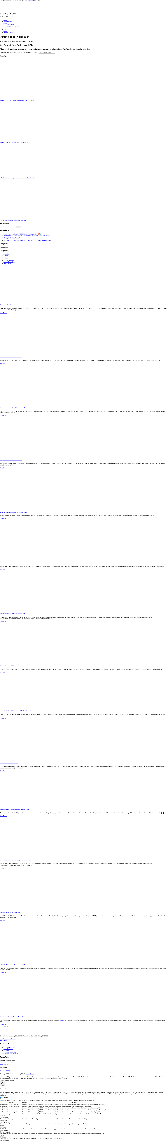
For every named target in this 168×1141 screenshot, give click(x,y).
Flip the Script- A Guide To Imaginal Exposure (13, 220)
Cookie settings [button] (4, 1080)
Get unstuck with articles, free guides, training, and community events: (19, 52)
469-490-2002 (4, 1040)
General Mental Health (10, 1052)
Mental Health (7, 263)
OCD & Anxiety (8, 1049)
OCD (5, 265)
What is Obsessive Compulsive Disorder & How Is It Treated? (17, 178)
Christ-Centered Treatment (11, 1053)
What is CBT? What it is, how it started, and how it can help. (17, 100)
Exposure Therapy (9, 260)
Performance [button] (3, 1120)
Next (6, 1026)
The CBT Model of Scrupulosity (13, 237)
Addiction (6, 254)
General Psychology (9, 262)
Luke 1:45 (63, 1020)
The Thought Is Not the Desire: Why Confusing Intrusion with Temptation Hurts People (28, 235)
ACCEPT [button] (12, 1080)
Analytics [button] (2, 1125)
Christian (6, 258)
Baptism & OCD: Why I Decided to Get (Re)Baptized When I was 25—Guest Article (27, 240)
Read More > (3, 313)
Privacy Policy (30, 1074)
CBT (5, 257)
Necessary (5, 1097)
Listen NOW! (4, 1064)
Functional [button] (3, 1115)
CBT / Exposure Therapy (11, 1047)
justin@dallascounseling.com (8, 1039)
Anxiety (6, 255)
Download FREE (5, 1071)
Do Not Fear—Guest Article (11, 238)
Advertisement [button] (4, 1130)
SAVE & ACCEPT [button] (5, 1140)
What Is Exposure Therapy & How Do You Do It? (14, 142)
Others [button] (2, 1135)
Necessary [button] (3, 1095)
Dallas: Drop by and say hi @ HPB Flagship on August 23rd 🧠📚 (22, 234)
